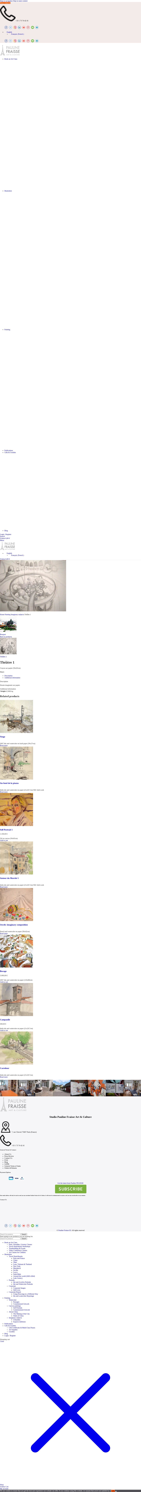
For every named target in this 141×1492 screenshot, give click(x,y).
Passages (16, 1302)
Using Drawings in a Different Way (25, 1294)
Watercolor (12, 1300)
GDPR (6, 1164)
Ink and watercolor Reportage (23, 1296)
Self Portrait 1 (6, 830)
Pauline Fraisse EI (64, 1230)
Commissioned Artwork (21, 1310)
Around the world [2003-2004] (24, 1276)
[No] (116, 1491)
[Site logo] (10, 55)
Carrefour (4, 1068)
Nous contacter (5, 3)
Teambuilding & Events (17, 1248)
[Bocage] (16, 967)
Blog (6, 1162)
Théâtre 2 (3, 657)
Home (2, 614)
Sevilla (15, 1270)
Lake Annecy (18, 1278)
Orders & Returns (10, 1168)
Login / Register (10, 1336)
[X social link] (9, 671)
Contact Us (8, 1158)
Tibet (15, 1262)
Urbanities (16, 1320)
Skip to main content (20, 1)
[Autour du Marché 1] (16, 874)
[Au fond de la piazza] (16, 779)
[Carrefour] (16, 1064)
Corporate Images (19, 1288)
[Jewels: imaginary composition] (16, 920)
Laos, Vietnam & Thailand (22, 1264)
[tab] (8, 676)
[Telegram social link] (18, 671)
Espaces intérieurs (19, 1322)
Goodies (12, 1332)
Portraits (12, 1280)
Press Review (9, 1156)
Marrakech (17, 1268)
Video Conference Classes (18, 1250)
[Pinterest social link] (12, 671)
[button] (4, 840)
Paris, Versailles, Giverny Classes (20, 1244)
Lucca (15, 1272)
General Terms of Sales (12, 1166)
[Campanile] (16, 1015)
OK (113, 1491)
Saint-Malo (17, 1274)
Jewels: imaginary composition (14, 925)
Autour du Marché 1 (9, 878)
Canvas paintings (15, 1306)
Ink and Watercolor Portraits (23, 1284)
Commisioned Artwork (21, 1304)
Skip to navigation (6, 1)
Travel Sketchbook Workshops (19, 1246)
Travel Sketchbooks (16, 1256)
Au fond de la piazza (9, 783)
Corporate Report (15, 1292)
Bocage (3, 971)
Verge (2, 737)
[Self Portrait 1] (16, 825)
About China (13, 1312)
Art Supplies (13, 1330)
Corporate (12, 1286)
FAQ (6, 1160)
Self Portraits (17, 1308)
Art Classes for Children (17, 1252)
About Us (7, 1154)
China (15, 1260)
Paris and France (19, 1258)
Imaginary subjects (17, 614)
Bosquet (3, 634)
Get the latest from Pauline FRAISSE (70, 1183)
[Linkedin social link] (15, 671)
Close (2, 1341)
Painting (8, 614)
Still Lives (16, 1290)
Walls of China (18, 1316)
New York (16, 1266)
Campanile (5, 1019)
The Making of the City (21, 1314)
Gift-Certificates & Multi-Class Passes (22, 1328)
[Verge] (16, 732)
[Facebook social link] (6, 671)
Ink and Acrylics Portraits (22, 1282)
